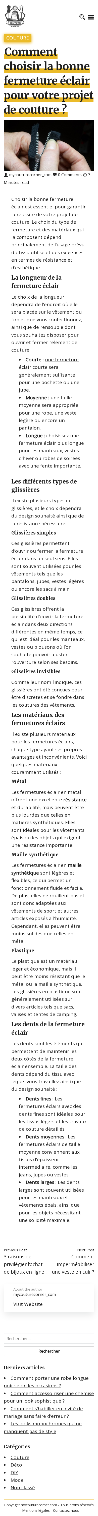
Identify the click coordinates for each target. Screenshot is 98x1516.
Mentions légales (36, 1510)
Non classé (23, 1487)
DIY (14, 1472)
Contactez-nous (66, 1510)
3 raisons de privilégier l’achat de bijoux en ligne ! (25, 1264)
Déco (16, 1465)
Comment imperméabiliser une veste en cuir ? (73, 1264)
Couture (17, 37)
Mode (17, 1480)
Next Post (85, 1249)
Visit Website (28, 1304)
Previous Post (15, 1249)
